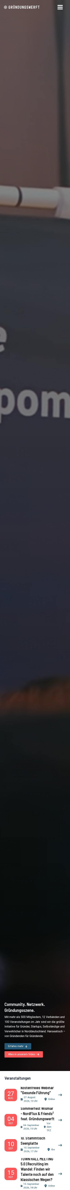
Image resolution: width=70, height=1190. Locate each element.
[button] (17, 1046)
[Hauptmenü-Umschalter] (60, 7)
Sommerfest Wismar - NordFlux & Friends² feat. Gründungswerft (37, 1113)
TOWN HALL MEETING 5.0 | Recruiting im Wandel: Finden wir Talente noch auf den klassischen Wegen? (37, 1169)
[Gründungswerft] (21, 7)
